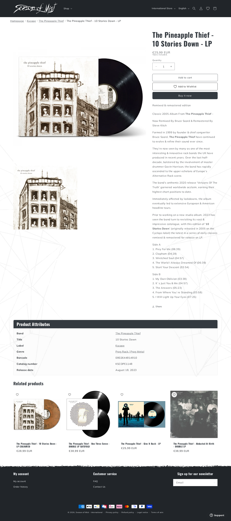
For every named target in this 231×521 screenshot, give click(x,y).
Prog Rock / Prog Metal (130, 351)
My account (19, 481)
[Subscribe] (214, 482)
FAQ (95, 481)
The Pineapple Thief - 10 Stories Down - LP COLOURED (36, 445)
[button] (67, 8)
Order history (20, 486)
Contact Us (99, 486)
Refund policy (127, 512)
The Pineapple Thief (128, 333)
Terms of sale (157, 512)
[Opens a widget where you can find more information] (217, 515)
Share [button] (159, 306)
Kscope (120, 345)
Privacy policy (112, 512)
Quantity (156, 60)
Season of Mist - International (89, 512)
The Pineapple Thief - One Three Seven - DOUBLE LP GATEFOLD (89, 445)
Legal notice (142, 512)
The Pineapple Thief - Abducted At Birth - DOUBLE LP (193, 445)
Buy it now (185, 95)
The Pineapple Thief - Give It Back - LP (141, 443)
